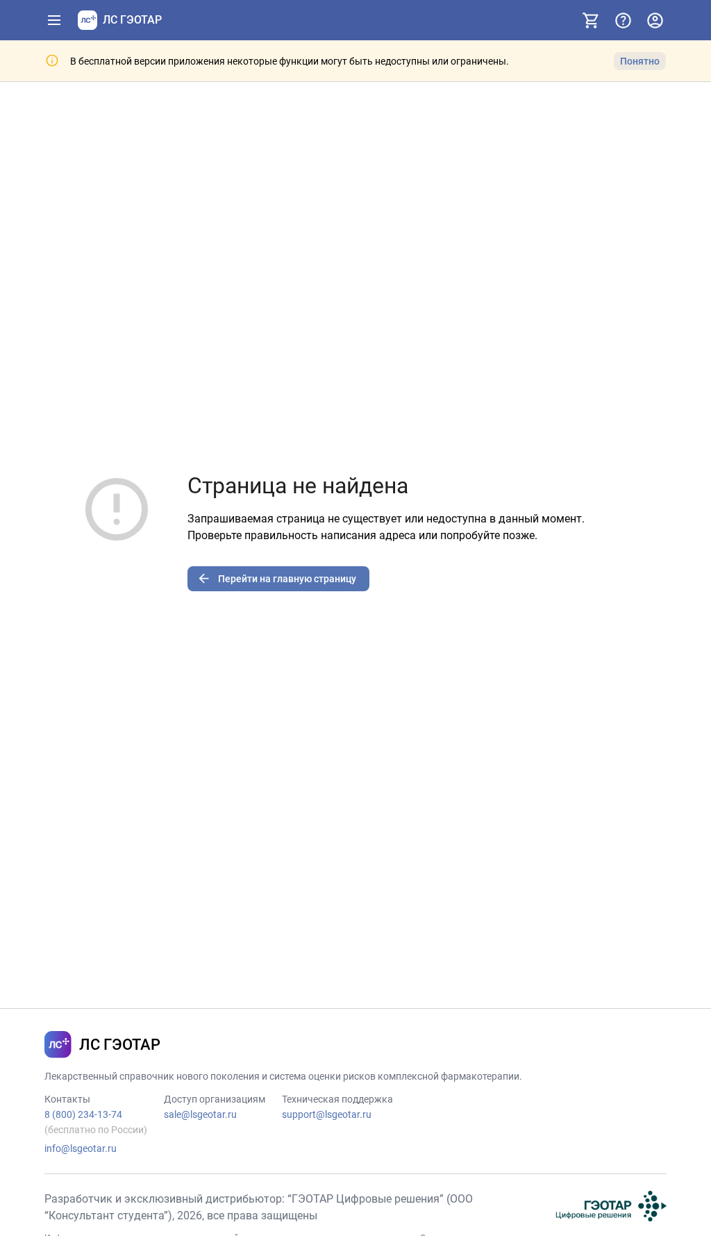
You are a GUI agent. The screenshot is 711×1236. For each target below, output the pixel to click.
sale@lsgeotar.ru (200, 1114)
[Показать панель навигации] (54, 20)
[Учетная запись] (655, 20)
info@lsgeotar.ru (80, 1148)
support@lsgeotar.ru (326, 1114)
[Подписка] (591, 20)
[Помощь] (623, 20)
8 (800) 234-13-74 (83, 1114)
